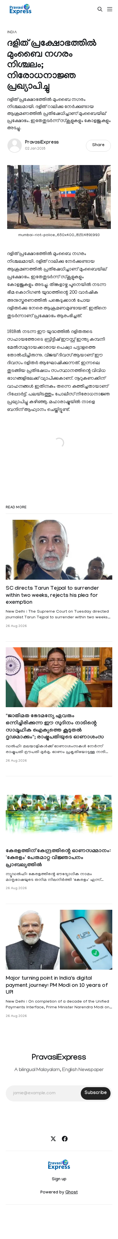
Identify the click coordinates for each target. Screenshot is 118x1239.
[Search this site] (100, 9)
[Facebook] (65, 1139)
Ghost (71, 1192)
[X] (53, 1139)
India (12, 32)
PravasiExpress (42, 143)
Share (98, 145)
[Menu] (109, 9)
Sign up (59, 1179)
